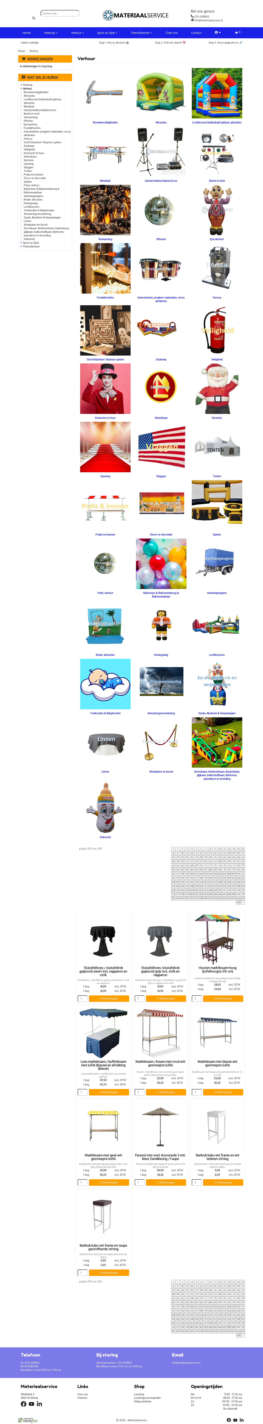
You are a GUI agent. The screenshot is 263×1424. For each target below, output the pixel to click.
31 (243, 853)
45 (233, 857)
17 (178, 853)
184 (210, 894)
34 (182, 857)
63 (243, 861)
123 (224, 878)
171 (224, 890)
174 (238, 890)
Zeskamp (29, 145)
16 (173, 853)
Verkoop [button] (50, 33)
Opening (29, 163)
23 (205, 853)
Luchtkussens (31, 206)
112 (173, 878)
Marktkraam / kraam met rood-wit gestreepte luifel (160, 1063)
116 (192, 878)
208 (238, 902)
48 (173, 861)
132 (191, 882)
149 (196, 886)
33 (178, 857)
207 (243, 898)
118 (201, 878)
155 (224, 886)
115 (187, 878)
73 (215, 865)
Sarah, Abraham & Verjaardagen (42, 217)
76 (229, 865)
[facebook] (25, 1407)
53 (196, 861)
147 (187, 886)
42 (219, 857)
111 (243, 873)
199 (205, 898)
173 (233, 890)
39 (205, 857)
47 (243, 857)
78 (238, 865)
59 (224, 861)
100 (192, 873)
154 (219, 886)
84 (192, 869)
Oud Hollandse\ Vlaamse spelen (42, 142)
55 (205, 861)
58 (219, 861)
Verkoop (28, 84)
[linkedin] (40, 1407)
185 (215, 894)
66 (182, 865)
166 (201, 890)
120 (210, 878)
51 (187, 861)
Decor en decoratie (35, 178)
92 (229, 869)
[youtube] (32, 1407)
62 (238, 861)
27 (224, 853)
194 (182, 898)
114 (182, 878)
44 (229, 857)
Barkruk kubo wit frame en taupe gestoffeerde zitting (103, 1247)
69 (196, 865)
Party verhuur (31, 185)
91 (224, 869)
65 (178, 865)
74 (220, 865)
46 (238, 857)
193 (177, 898)
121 (215, 878)
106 (219, 873)
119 (205, 878)
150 (201, 886)
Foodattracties (32, 127)
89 (215, 869)
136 (210, 882)
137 (215, 882)
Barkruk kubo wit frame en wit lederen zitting (217, 1157)
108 (229, 873)
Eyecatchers (31, 124)
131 (187, 882)
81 (178, 869)
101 (196, 873)
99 (187, 873)
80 (173, 869)
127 (243, 878)
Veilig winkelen (142, 1401)
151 (205, 886)
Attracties (29, 95)
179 (187, 894)
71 (206, 865)
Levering (139, 1394)
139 (224, 882)
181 (196, 894)
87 (205, 869)
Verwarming (31, 117)
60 (229, 861)
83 (187, 869)
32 (173, 857)
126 (238, 878)
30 (238, 853)
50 (182, 861)
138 (219, 882)
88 (210, 869)
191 (243, 894)
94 (238, 869)
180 (192, 894)
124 (229, 878)
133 (196, 882)
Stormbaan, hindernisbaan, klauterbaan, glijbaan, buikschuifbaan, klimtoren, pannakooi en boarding (47, 232)
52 (192, 861)
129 (177, 882)
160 (173, 890)
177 (177, 894)
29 (233, 853)
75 (224, 865)
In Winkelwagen (109, 998)
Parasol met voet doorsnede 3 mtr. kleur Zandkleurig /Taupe (160, 1157)
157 (233, 886)
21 (197, 853)
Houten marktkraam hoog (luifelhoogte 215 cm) (218, 969)
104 (210, 873)
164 (191, 890)
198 (201, 898)
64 (173, 865)
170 (219, 890)
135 (205, 882)
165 (196, 890)
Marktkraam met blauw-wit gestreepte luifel (217, 1063)
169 (215, 890)
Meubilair (29, 106)
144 (173, 886)
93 (233, 869)
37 (196, 857)
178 (182, 894)
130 (182, 882)
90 (219, 869)
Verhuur (27, 88)
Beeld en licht (32, 113)
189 (233, 894)
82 (182, 869)
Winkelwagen (40, 59)
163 (187, 890)
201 (215, 898)
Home (27, 33)
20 (192, 853)
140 (229, 882)
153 (215, 886)
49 (178, 861)
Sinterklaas (30, 156)
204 (229, 898)
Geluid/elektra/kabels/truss (40, 110)
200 (210, 898)
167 (205, 890)
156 (229, 886)
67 (187, 865)
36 (192, 857)
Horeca (28, 138)
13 (234, 849)
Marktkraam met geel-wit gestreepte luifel (103, 1157)
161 (178, 890)
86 (201, 869)
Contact (196, 33)
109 (233, 873)
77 (234, 865)
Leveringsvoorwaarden (147, 1397)
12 (229, 849)
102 (201, 873)
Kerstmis (29, 160)
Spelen (28, 181)
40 (210, 857)
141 (233, 882)
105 (215, 873)
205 (233, 898)
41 (215, 857)
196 (191, 898)
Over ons (172, 33)
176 (173, 894)
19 (187, 853)
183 (206, 894)
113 (178, 878)
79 (243, 865)
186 (219, 894)
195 (187, 898)
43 (224, 857)
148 (192, 886)
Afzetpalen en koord (35, 224)
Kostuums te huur (34, 153)
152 (210, 886)
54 (201, 861)
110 (238, 873)
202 (219, 898)
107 (224, 873)
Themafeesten (31, 246)
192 (173, 898)
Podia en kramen (33, 174)
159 (243, 886)
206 (238, 898)
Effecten (28, 120)
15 (243, 849)
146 (182, 886)
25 (215, 853)
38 (201, 857)
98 (182, 873)
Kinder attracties (33, 199)
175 (243, 890)
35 (187, 857)
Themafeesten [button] (140, 33)
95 (243, 869)
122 (219, 878)
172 (229, 890)
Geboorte (29, 238)
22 (201, 853)
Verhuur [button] (76, 33)
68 (192, 865)
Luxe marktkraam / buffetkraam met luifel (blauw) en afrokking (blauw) (103, 1065)
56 (210, 861)
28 (229, 853)
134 (201, 882)
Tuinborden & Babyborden (39, 210)
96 (173, 873)
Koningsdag (31, 203)
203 (224, 898)
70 (201, 865)
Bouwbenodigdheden (36, 92)
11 (224, 849)
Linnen (27, 221)
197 (196, 898)
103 (206, 873)
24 (210, 853)
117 (196, 878)
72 (210, 865)
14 (238, 849)
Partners (82, 1397)
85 (196, 869)
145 (177, 886)
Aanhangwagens (33, 195)
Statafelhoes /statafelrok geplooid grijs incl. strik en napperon (160, 971)
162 (182, 890)
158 (238, 886)
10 (220, 849)
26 (219, 853)
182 (201, 894)
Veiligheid (29, 149)
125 (233, 878)
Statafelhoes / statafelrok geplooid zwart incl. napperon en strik (103, 971)
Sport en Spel (31, 242)
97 (178, 873)
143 (243, 882)
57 (215, 861)
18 (182, 853)
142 (238, 882)
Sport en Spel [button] (106, 33)
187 (224, 894)
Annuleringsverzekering (37, 213)
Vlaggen (28, 167)
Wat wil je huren (42, 77)
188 (229, 894)
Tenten (28, 170)
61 (234, 861)
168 (210, 890)
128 (173, 882)
